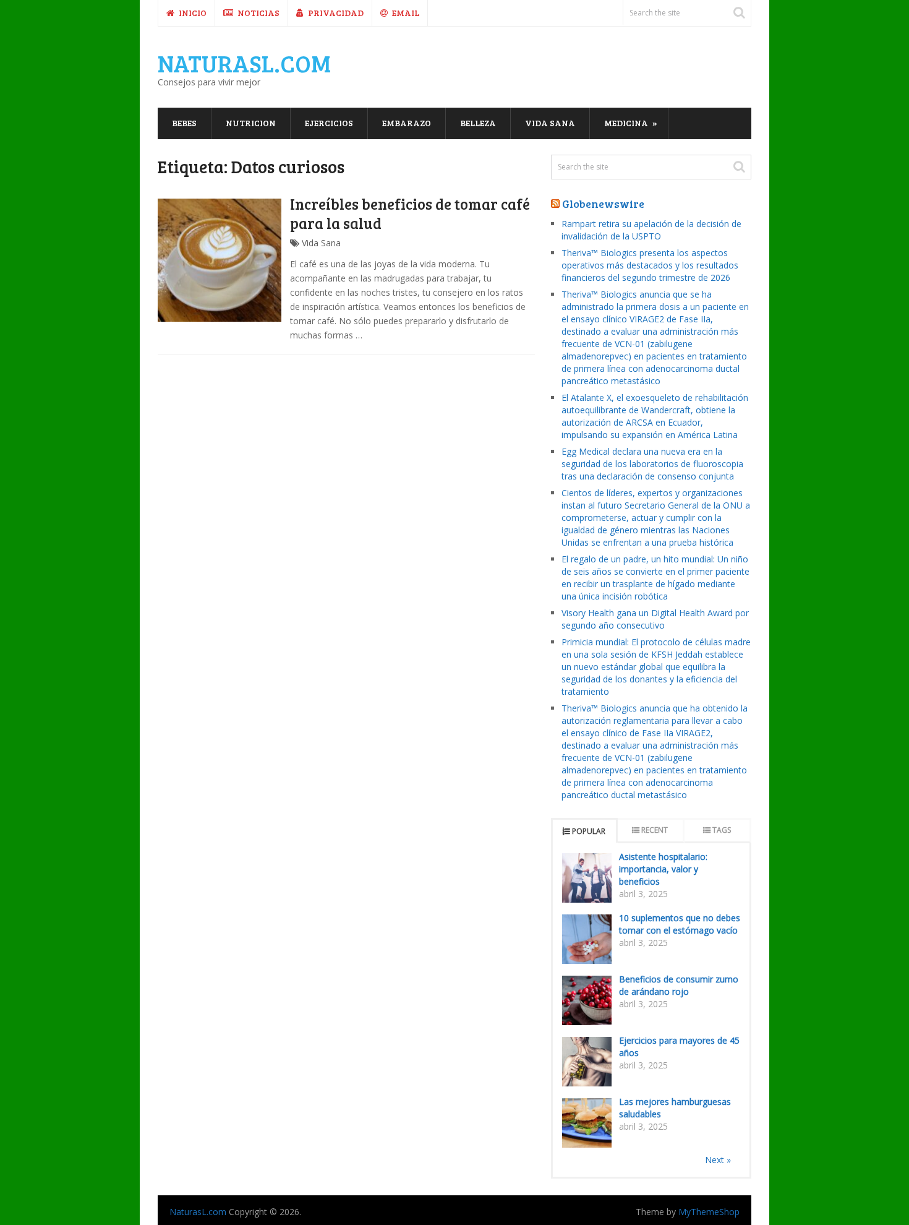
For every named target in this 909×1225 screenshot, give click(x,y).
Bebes (184, 123)
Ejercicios (329, 123)
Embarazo (406, 123)
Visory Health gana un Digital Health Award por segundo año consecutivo (655, 619)
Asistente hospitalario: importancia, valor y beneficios (663, 869)
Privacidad (335, 13)
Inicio (192, 13)
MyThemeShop (709, 1212)
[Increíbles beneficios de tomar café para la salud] (219, 260)
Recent (654, 830)
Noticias (258, 13)
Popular (588, 831)
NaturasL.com (244, 63)
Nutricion (251, 123)
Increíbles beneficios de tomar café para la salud (410, 213)
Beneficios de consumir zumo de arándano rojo (678, 985)
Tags (721, 830)
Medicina (626, 123)
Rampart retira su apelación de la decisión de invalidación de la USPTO (651, 230)
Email (404, 13)
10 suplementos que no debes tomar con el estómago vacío (679, 924)
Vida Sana (550, 123)
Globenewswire (603, 203)
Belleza (478, 123)
